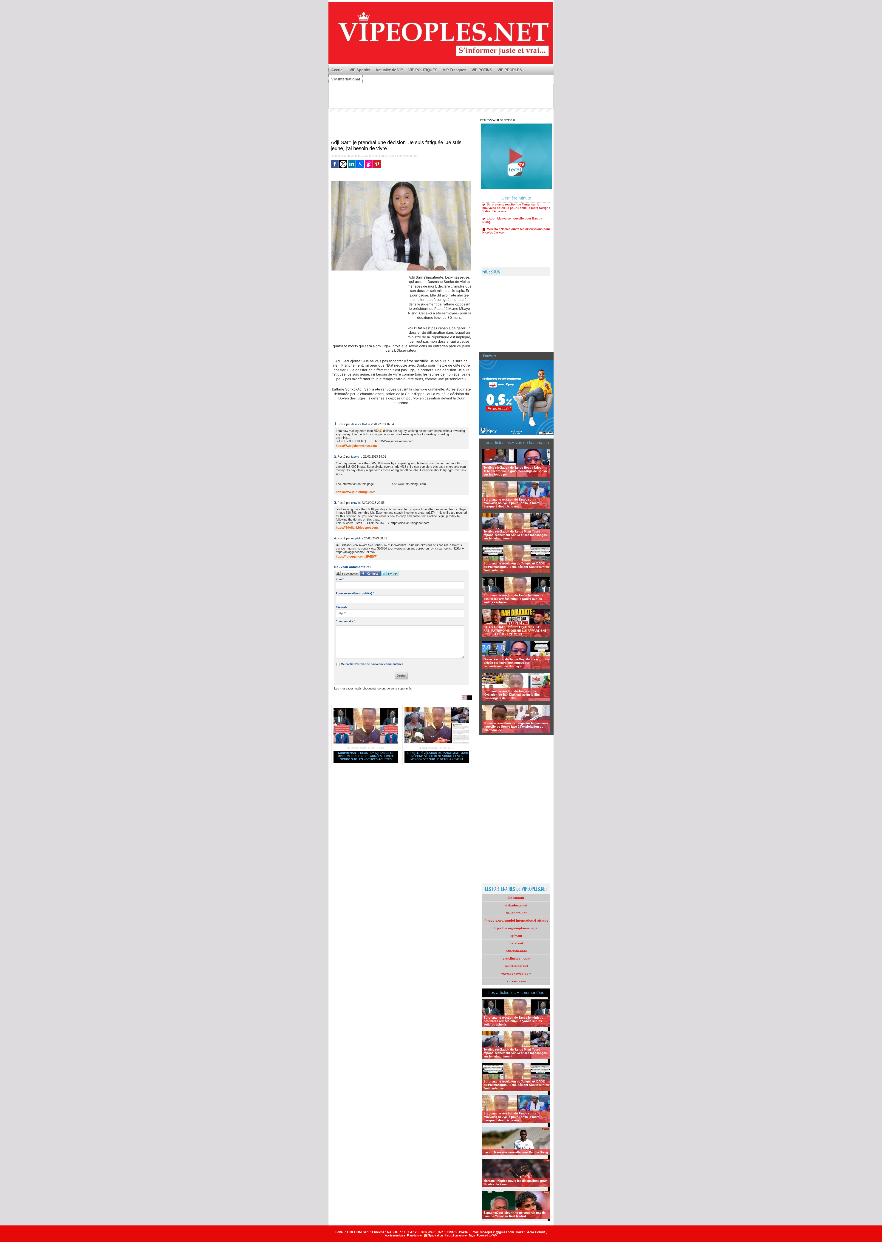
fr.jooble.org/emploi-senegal (516, 928)
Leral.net (516, 943)
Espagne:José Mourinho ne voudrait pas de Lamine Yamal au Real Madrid (514, 1214)
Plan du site (414, 1235)
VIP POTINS (482, 70)
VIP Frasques (454, 70)
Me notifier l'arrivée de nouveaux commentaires (372, 664)
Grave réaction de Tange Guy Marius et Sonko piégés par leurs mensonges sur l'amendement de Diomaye (516, 663)
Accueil (337, 70)
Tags (472, 1235)
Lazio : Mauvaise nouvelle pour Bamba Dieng (515, 1152)
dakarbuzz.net (516, 905)
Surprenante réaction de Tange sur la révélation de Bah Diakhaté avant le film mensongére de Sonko (511, 694)
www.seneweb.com (516, 973)
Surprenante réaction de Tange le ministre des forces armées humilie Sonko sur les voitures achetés (366, 756)
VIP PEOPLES (510, 70)
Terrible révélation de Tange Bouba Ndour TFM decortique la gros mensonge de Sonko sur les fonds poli (515, 471)
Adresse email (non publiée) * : (356, 593)
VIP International (345, 79)
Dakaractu (516, 898)
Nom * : (340, 579)
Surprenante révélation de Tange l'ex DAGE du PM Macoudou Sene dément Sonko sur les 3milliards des (516, 567)
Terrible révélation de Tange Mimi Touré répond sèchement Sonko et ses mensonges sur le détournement (437, 756)
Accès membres (395, 1235)
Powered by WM (487, 1235)
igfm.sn (516, 935)
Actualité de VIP (389, 70)
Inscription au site (456, 1235)
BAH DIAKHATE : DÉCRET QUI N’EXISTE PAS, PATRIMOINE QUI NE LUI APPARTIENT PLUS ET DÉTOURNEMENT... (514, 631)
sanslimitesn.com (516, 958)
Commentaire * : (346, 621)
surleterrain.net (516, 966)
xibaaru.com (516, 981)
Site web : (342, 607)
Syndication (435, 1235)
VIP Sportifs (360, 70)
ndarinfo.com (516, 951)
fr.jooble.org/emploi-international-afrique (516, 920)
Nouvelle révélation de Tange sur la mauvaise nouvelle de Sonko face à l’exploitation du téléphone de (515, 726)
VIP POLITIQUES (423, 70)
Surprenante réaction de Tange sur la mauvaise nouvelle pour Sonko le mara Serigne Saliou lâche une (511, 503)
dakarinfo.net (516, 913)
